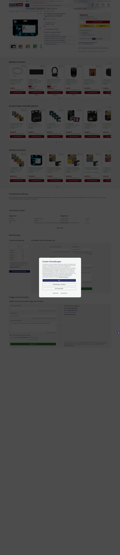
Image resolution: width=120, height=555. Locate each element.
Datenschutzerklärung (63, 277)
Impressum (55, 293)
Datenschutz (64, 293)
